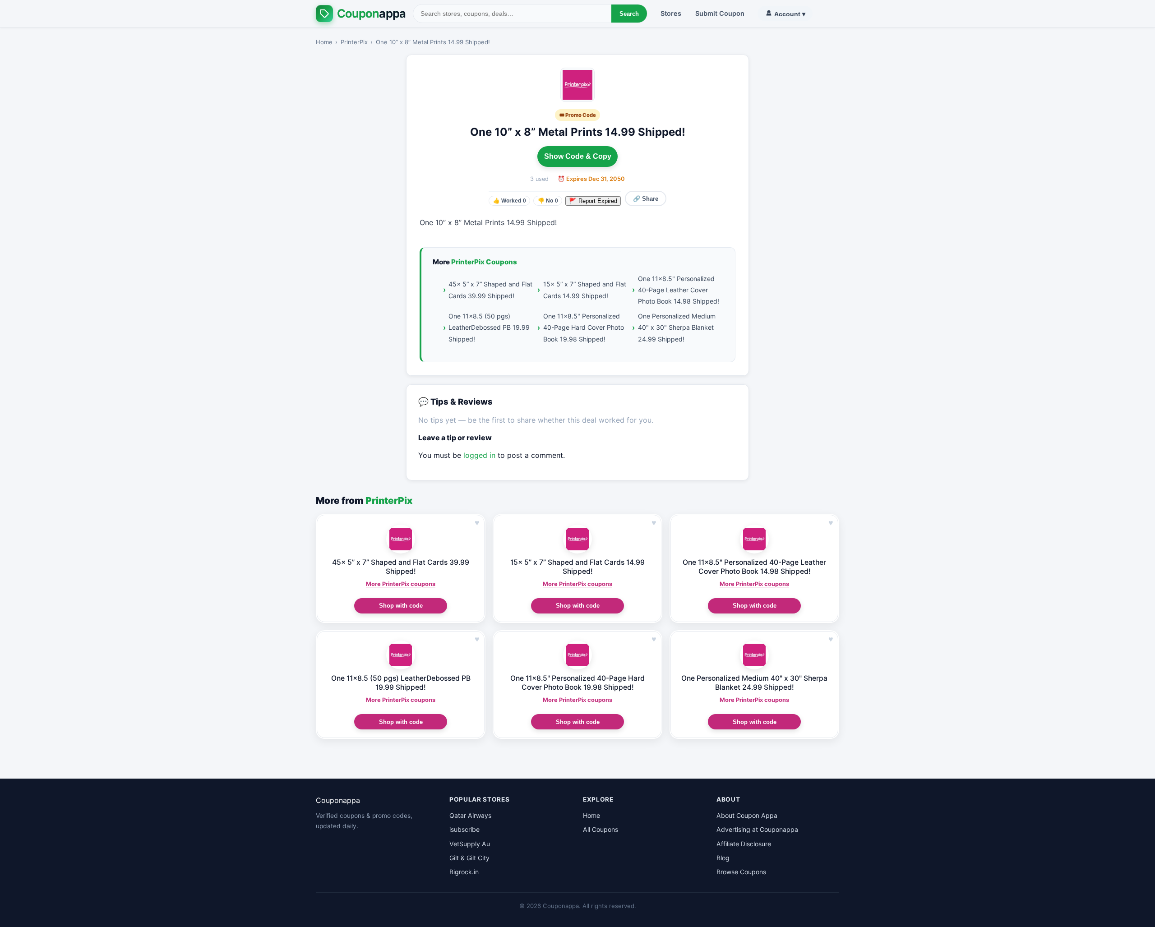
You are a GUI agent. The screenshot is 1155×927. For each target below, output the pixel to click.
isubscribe (464, 829)
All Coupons (600, 829)
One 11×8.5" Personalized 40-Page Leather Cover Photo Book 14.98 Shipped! (678, 290)
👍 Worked (509, 201)
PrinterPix (354, 42)
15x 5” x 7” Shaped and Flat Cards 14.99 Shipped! (584, 289)
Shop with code (401, 605)
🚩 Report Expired (593, 201)
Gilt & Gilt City (469, 858)
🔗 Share (645, 198)
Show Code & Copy (577, 156)
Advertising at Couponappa (757, 829)
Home (324, 42)
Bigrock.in (464, 872)
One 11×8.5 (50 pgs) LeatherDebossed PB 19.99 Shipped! (489, 327)
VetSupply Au (469, 844)
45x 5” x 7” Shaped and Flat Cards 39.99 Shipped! (490, 289)
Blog (723, 858)
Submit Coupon (719, 13)
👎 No (548, 201)
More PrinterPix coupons (400, 584)
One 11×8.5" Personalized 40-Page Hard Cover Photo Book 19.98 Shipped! (583, 327)
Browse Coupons (741, 872)
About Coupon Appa (746, 815)
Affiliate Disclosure (743, 844)
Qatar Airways (470, 815)
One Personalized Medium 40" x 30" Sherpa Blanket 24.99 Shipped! (677, 327)
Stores (671, 13)
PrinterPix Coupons (484, 262)
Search (629, 13)
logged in (479, 455)
